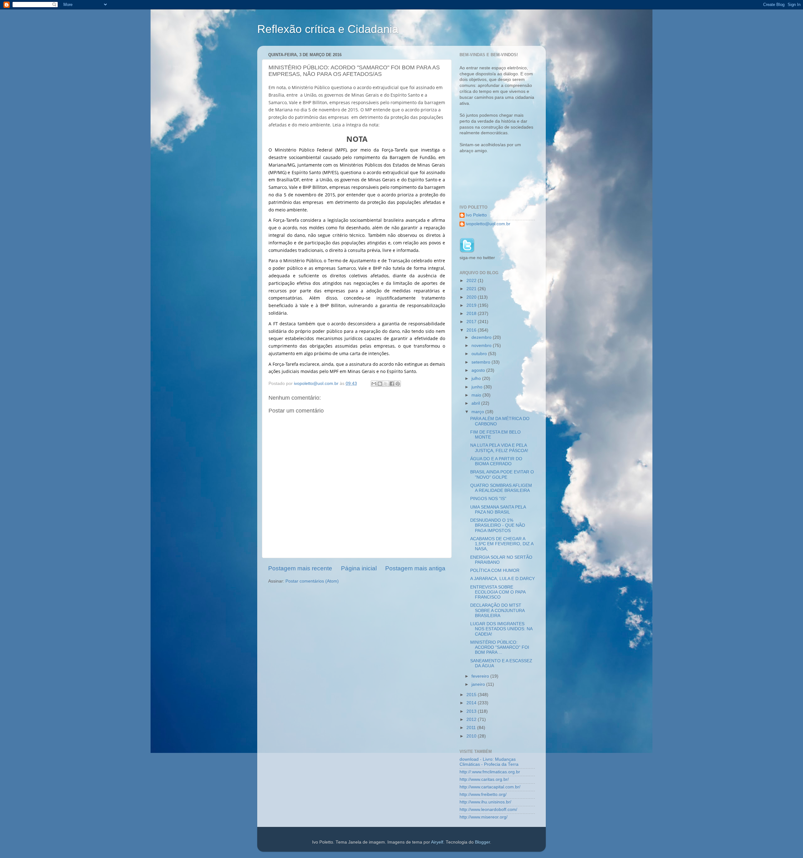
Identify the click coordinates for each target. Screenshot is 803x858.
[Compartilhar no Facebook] (392, 384)
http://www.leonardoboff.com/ (488, 809)
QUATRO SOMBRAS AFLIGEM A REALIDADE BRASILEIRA (501, 488)
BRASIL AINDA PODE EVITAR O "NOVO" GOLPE (502, 474)
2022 (472, 280)
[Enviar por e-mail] (374, 384)
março (478, 411)
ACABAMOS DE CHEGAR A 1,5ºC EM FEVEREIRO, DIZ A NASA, (501, 543)
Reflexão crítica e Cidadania (327, 29)
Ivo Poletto (476, 215)
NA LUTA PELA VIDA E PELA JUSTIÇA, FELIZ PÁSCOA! (499, 448)
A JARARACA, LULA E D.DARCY (502, 578)
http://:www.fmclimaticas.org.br (490, 772)
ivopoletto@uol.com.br (488, 223)
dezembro (482, 337)
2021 (472, 288)
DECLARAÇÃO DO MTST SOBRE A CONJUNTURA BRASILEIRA (497, 610)
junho (477, 387)
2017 (472, 321)
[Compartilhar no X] (386, 384)
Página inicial (359, 568)
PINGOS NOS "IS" (488, 498)
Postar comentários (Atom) (312, 581)
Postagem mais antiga (415, 568)
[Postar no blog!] (380, 384)
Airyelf (437, 842)
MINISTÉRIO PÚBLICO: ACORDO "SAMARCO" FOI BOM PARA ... (499, 647)
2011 (471, 727)
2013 (472, 711)
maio (476, 395)
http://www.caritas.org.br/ (484, 779)
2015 (472, 694)
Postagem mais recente (300, 568)
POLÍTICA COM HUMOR (494, 570)
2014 (472, 703)
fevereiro (480, 676)
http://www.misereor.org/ (484, 817)
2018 (472, 313)
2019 (472, 305)
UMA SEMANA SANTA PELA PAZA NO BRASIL (498, 509)
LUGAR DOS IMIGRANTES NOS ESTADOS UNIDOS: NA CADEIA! (501, 628)
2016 (472, 330)
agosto (478, 370)
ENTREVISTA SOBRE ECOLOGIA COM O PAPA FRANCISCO (497, 592)
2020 (472, 297)
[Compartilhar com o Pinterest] (398, 384)
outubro (479, 353)
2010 (472, 736)
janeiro (478, 684)
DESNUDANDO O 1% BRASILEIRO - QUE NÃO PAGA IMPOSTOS (497, 525)
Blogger (482, 842)
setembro (481, 362)
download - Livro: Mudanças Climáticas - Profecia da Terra (489, 762)
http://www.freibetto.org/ (483, 794)
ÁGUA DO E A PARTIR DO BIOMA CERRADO (496, 461)
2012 (472, 719)
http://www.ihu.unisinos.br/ (485, 802)
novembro (482, 345)
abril (476, 403)
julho (476, 378)
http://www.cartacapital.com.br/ (490, 787)
